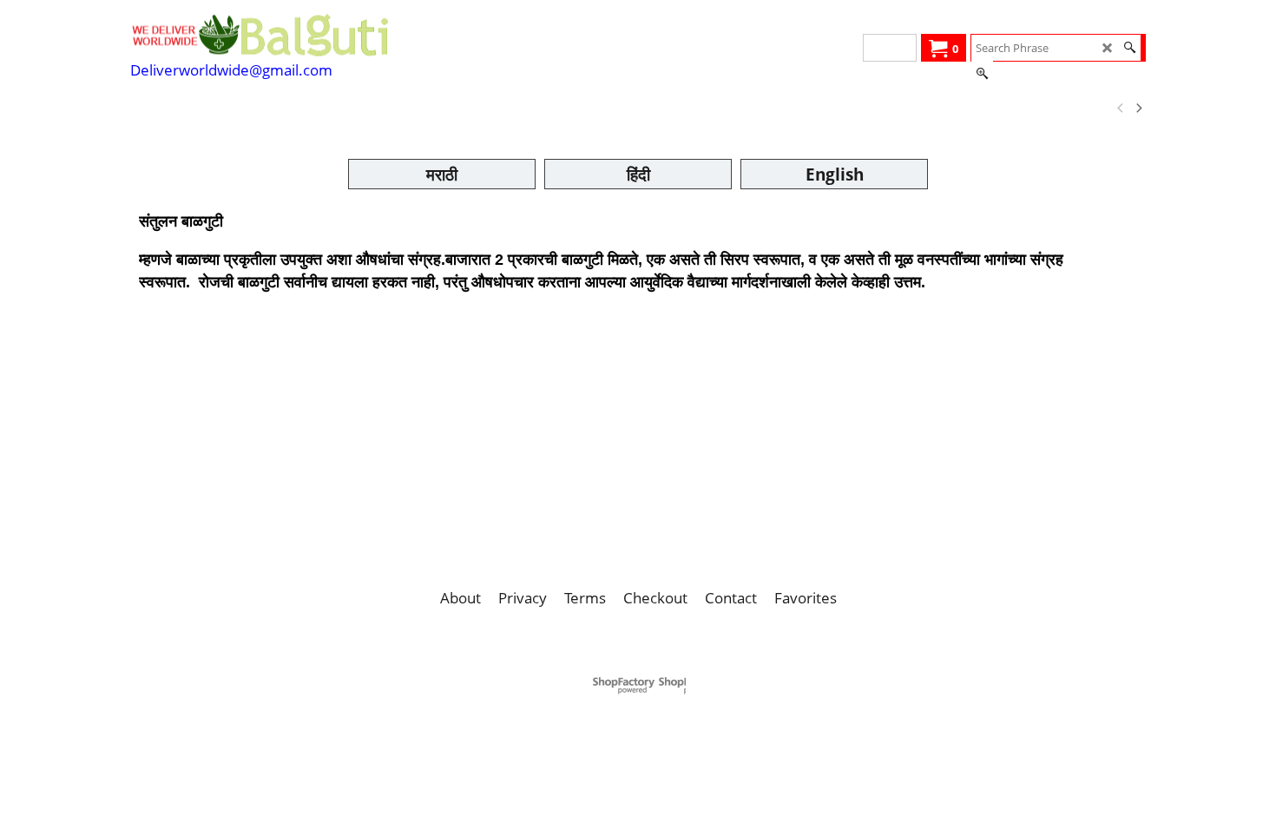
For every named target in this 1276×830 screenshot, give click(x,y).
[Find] (1130, 48)
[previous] (1120, 108)
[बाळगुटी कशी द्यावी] (349, 108)
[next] (1138, 108)
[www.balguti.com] (260, 34)
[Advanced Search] (982, 74)
